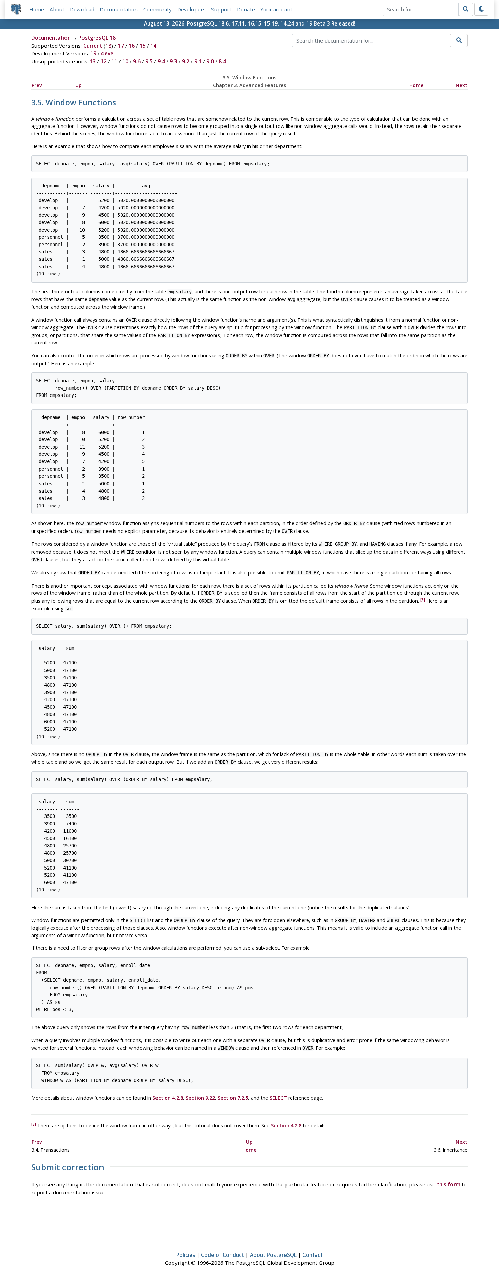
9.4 (161, 61)
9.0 (210, 61)
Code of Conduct (222, 1254)
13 (93, 61)
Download (82, 9)
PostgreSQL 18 (97, 37)
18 (108, 45)
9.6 (137, 61)
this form (448, 1184)
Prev (37, 85)
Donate (246, 9)
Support (221, 9)
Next (461, 85)
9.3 (173, 61)
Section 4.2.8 (167, 1098)
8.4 (222, 61)
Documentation (119, 9)
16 (132, 45)
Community (157, 9)
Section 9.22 (200, 1098)
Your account (276, 9)
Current (92, 45)
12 (103, 61)
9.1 (198, 61)
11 (114, 61)
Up (78, 85)
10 (125, 61)
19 (93, 53)
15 (143, 45)
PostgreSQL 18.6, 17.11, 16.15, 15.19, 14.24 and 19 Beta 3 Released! (271, 23)
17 (121, 45)
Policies (185, 1254)
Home (36, 9)
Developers (191, 9)
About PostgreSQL (273, 1254)
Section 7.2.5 (233, 1098)
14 (153, 45)
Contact (312, 1254)
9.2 (185, 61)
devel (108, 53)
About (57, 9)
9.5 (149, 61)
